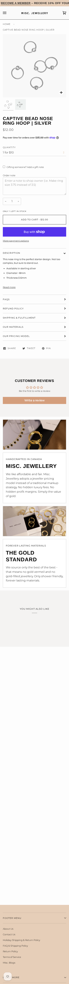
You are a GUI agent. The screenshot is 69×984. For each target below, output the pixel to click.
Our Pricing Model (16, 336)
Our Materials (13, 327)
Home (6, 24)
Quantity (9, 147)
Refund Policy (13, 308)
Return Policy (10, 951)
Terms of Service (12, 957)
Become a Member (16, 3)
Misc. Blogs (9, 962)
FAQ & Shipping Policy (15, 945)
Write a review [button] (34, 400)
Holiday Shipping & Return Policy (21, 940)
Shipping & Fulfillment (19, 317)
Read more (9, 287)
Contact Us (9, 934)
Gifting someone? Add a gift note (25, 167)
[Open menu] (8, 12)
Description (11, 253)
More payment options (16, 240)
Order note (9, 175)
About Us (8, 928)
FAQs (6, 299)
